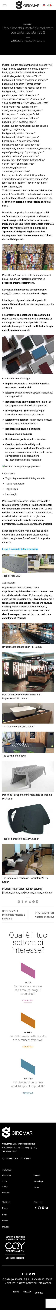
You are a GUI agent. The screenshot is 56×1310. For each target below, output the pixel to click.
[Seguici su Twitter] (30, 1274)
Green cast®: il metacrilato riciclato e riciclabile (13, 915)
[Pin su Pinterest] (33, 901)
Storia (4, 1181)
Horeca (5, 1221)
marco (42, 41)
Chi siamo (6, 1175)
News (36, 1187)
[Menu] (4, 5)
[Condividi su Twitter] (26, 901)
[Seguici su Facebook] (36, 1208)
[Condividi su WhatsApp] (19, 901)
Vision (4, 1186)
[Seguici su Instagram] (39, 1208)
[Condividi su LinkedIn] (37, 901)
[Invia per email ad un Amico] (30, 901)
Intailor (5, 1208)
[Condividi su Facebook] (22, 901)
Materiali (27, 24)
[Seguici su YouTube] (47, 1208)
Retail (4, 1215)
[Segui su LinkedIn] (43, 1208)
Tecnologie (38, 1181)
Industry (5, 1227)
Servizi (37, 1175)
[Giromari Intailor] (28, 5)
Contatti (5, 1192)
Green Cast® (17, 194)
